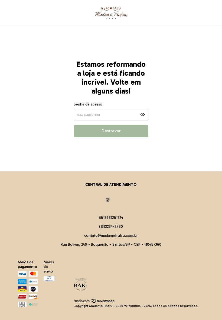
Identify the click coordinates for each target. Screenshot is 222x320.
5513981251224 (111, 217)
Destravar (111, 130)
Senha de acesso (88, 104)
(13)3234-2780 (111, 226)
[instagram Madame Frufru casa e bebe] (108, 200)
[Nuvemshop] (94, 302)
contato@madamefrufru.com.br (111, 235)
